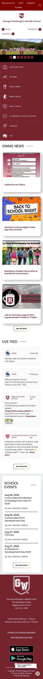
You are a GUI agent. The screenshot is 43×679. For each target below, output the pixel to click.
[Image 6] (28, 57)
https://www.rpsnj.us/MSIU (18, 411)
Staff (21, 3)
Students (31, 3)
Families (18, 7)
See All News (21, 328)
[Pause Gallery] (21, 53)
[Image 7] (32, 57)
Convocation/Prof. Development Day (15, 519)
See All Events (21, 565)
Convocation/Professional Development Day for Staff (18, 500)
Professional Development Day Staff (18, 550)
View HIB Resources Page (21, 637)
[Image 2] (14, 57)
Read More (31, 416)
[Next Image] (39, 53)
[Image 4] (21, 57)
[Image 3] (18, 57)
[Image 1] (11, 57)
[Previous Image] (4, 53)
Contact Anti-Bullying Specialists (21, 632)
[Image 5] (25, 57)
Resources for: (8, 3)
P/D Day (10, 534)
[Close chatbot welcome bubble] (16, 664)
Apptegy (26, 675)
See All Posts (21, 466)
